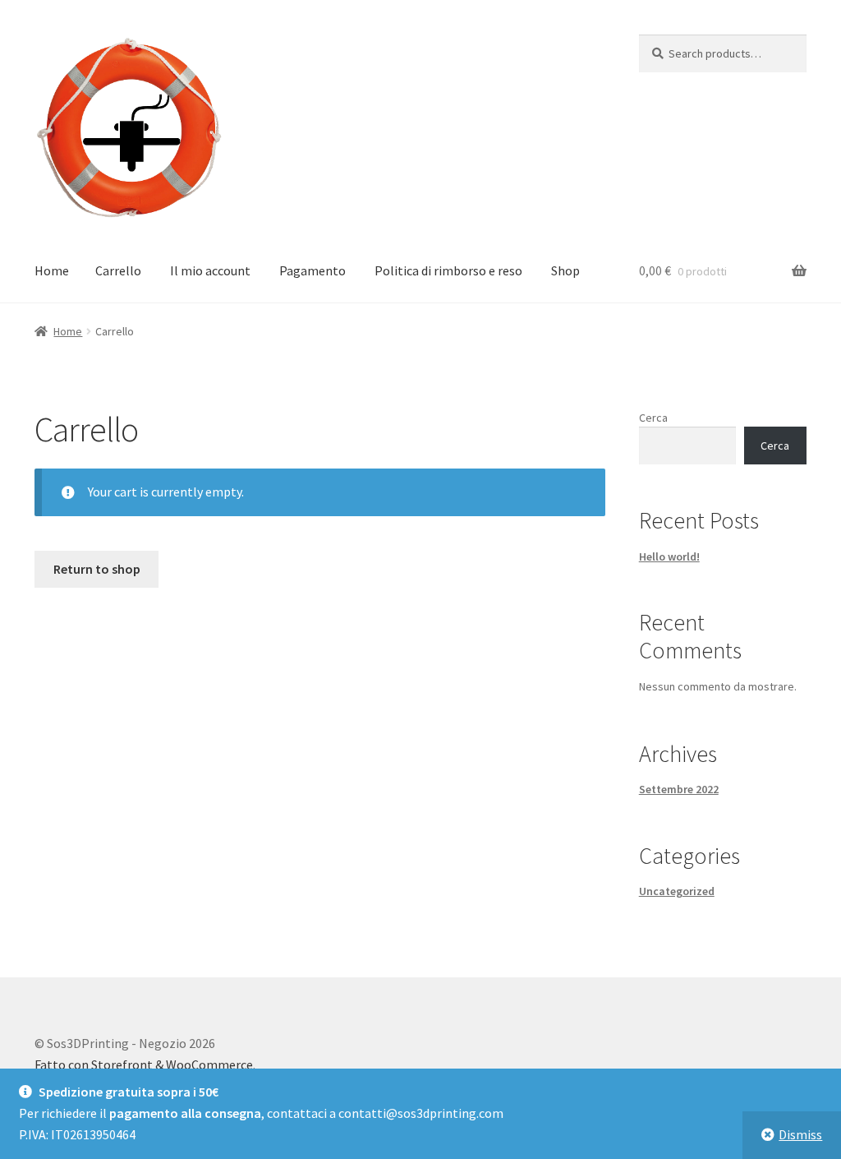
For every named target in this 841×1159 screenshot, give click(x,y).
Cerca (653, 417)
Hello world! (669, 556)
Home (51, 270)
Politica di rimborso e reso (448, 270)
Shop (565, 270)
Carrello (118, 270)
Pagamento (312, 270)
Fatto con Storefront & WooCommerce (143, 1064)
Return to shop (96, 569)
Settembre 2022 (679, 789)
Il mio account (210, 270)
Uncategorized (677, 891)
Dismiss (800, 1134)
